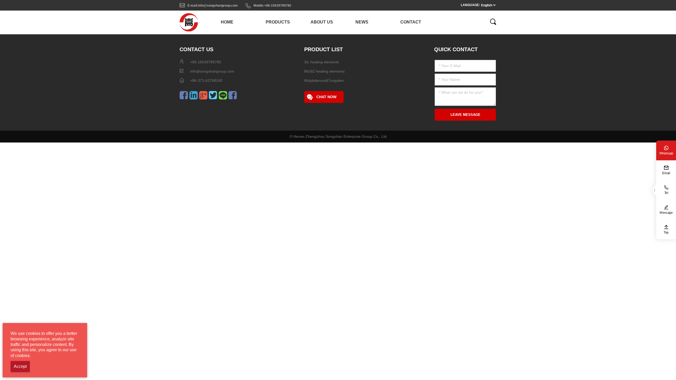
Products (278, 22)
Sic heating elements (321, 62)
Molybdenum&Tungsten (324, 80)
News (361, 22)
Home (227, 22)
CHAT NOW (326, 97)
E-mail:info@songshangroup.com (212, 5)
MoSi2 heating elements (324, 71)
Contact (410, 22)
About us (322, 22)
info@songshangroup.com (212, 71)
